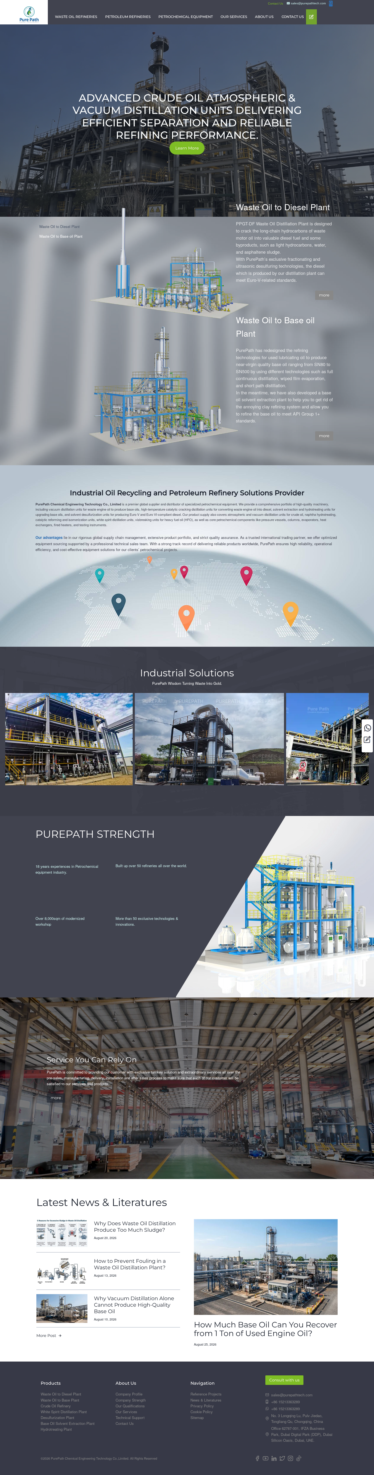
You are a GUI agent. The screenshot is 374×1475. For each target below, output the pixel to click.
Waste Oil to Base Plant (60, 1400)
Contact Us (275, 3)
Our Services (126, 1411)
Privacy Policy (202, 1405)
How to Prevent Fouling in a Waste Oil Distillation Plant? (130, 1264)
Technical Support (130, 1417)
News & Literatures (205, 1400)
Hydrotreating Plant (56, 1429)
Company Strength (131, 1400)
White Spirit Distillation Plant (64, 1411)
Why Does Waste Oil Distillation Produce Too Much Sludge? (135, 1226)
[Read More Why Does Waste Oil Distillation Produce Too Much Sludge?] (61, 1233)
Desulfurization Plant (57, 1417)
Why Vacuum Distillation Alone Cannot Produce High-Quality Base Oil (134, 1304)
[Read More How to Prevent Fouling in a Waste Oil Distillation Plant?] (61, 1271)
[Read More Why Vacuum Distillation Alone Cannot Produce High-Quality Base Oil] (61, 1308)
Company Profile (129, 1394)
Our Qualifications (130, 1405)
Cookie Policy (201, 1411)
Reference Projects (206, 1394)
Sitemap (197, 1417)
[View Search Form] (331, 3)
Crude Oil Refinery (56, 1405)
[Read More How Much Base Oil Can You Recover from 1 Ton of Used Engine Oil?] (266, 1267)
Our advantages (49, 537)
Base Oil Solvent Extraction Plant (68, 1423)
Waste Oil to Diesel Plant (61, 1394)
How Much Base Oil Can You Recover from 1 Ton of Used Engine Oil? (265, 1329)
